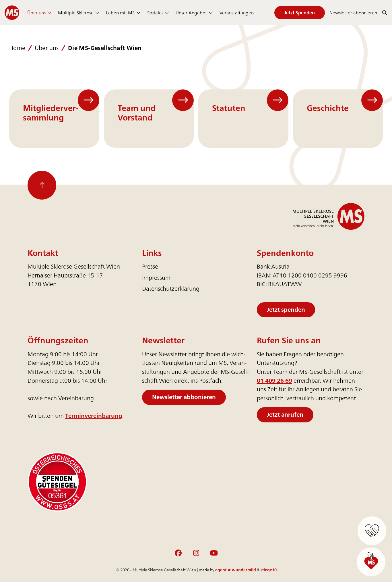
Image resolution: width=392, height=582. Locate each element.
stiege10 (269, 569)
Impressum (156, 277)
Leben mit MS (120, 13)
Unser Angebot (191, 13)
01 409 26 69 (274, 380)
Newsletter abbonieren (184, 397)
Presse (150, 266)
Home (17, 48)
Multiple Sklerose (76, 13)
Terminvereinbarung (93, 415)
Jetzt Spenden (299, 13)
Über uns (36, 13)
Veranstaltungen (237, 13)
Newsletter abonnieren (353, 12)
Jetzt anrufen (285, 414)
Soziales (155, 13)
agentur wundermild (235, 569)
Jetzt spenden (286, 309)
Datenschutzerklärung (170, 288)
